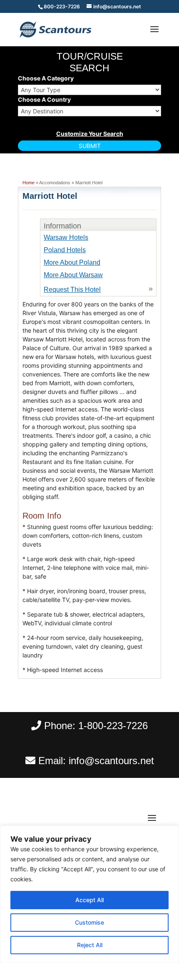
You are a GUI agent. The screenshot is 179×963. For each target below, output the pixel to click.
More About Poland (72, 262)
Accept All (89, 899)
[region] (89, 894)
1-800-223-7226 (113, 725)
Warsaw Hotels (66, 237)
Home (28, 182)
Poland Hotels (65, 249)
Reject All (89, 944)
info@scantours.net (111, 760)
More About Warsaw (73, 274)
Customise (89, 922)
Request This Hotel (72, 289)
